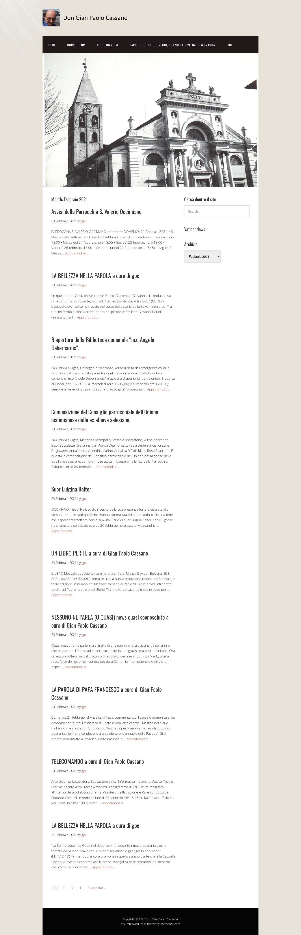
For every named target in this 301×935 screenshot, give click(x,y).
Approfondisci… (77, 253)
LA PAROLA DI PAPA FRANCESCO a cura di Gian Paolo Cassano (106, 693)
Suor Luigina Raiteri (72, 489)
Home (52, 44)
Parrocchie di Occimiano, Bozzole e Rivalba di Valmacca (172, 44)
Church (126, 924)
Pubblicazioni (107, 44)
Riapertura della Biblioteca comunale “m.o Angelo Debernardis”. (102, 343)
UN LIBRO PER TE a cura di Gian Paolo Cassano (99, 553)
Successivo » (96, 888)
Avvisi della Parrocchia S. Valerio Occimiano (96, 211)
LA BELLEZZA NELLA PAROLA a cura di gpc (95, 275)
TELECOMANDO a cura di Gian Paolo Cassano (97, 761)
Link (230, 44)
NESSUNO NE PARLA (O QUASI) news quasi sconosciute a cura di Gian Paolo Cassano (110, 621)
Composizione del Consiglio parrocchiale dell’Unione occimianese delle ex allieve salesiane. (104, 415)
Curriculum (76, 44)
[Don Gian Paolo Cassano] (87, 22)
